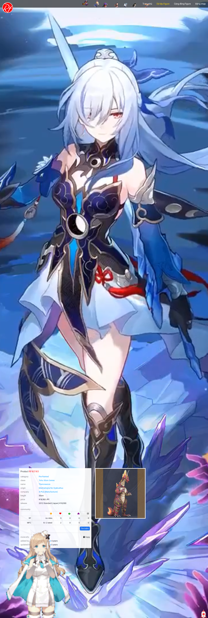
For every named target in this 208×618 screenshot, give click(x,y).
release (24, 503)
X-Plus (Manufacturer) (48, 492)
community (25, 509)
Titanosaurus (44, 484)
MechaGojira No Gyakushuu (51, 488)
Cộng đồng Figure (182, 4)
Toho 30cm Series (47, 480)
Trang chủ (147, 4)
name (23, 484)
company (25, 492)
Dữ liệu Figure (163, 4)
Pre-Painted (44, 476)
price (23, 499)
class (23, 480)
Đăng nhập (200, 4)
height (23, 495)
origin (23, 488)
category (24, 476)
